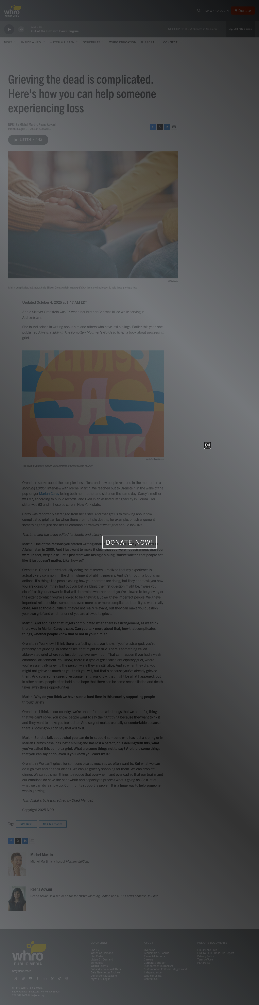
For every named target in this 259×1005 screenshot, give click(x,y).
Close (208, 445)
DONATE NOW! (129, 542)
